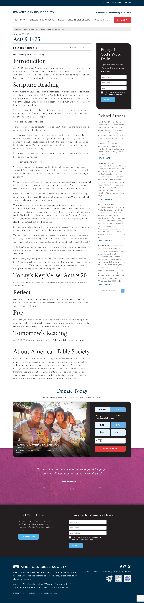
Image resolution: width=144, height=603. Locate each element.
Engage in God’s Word (24, 29)
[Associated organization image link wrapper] (109, 578)
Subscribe (116, 2)
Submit (107, 100)
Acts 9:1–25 (59, 29)
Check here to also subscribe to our (114, 93)
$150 (102, 433)
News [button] (61, 20)
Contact (127, 2)
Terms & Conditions (122, 572)
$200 (118, 433)
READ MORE (104, 158)
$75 (118, 425)
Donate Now (110, 449)
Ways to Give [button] (101, 20)
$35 (102, 425)
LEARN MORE (28, 536)
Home (86, 572)
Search (106, 2)
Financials (96, 572)
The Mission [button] (19, 20)
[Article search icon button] (122, 291)
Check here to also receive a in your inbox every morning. (86, 538)
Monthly (102, 410)
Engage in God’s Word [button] (42, 20)
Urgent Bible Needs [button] (79, 20)
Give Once (117, 410)
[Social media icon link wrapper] (121, 567)
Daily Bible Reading (44, 29)
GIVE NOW (122, 20)
